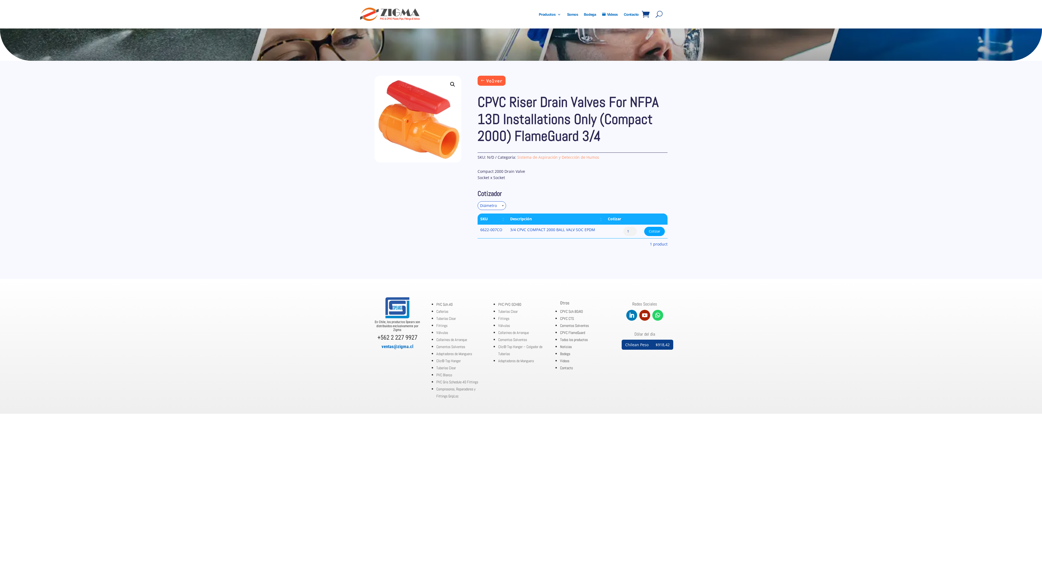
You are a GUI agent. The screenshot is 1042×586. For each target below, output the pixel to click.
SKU (484, 218)
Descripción (521, 218)
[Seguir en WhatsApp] (657, 315)
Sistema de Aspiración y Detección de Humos (558, 157)
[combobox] (492, 205)
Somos (572, 14)
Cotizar (654, 231)
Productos (547, 14)
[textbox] (490, 205)
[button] (453, 84)
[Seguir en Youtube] (644, 315)
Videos (612, 14)
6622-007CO (491, 229)
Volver (494, 81)
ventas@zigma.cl (397, 346)
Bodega (590, 14)
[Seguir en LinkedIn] (631, 315)
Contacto (631, 14)
